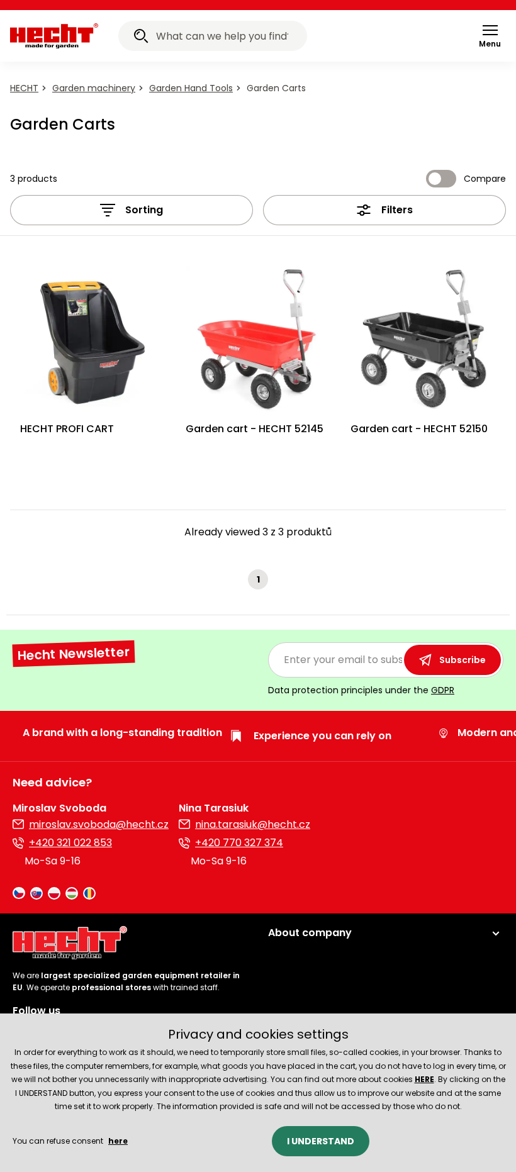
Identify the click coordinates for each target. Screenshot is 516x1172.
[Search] (141, 37)
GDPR (442, 690)
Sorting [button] (144, 210)
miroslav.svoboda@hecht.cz (99, 824)
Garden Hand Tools (191, 88)
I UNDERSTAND (320, 1141)
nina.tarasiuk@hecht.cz (252, 824)
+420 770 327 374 (239, 842)
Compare (485, 178)
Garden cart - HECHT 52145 (254, 428)
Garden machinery (93, 88)
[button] (490, 36)
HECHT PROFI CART (67, 428)
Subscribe (462, 660)
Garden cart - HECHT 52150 (419, 428)
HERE (424, 1079)
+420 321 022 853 (70, 842)
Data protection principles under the (361, 690)
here (118, 1141)
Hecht (24, 88)
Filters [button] (397, 210)
